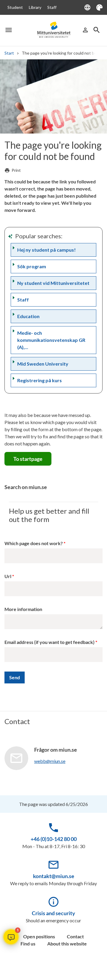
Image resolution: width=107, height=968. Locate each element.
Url (7, 576)
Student (15, 7)
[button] (11, 936)
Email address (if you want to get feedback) (49, 642)
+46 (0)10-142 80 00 (54, 839)
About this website (67, 943)
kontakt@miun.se (53, 876)
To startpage (28, 459)
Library (35, 7)
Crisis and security (53, 913)
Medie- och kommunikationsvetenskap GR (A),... (51, 340)
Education (28, 316)
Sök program (31, 266)
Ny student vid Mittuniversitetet (53, 283)
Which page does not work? (33, 543)
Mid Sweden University (42, 363)
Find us (28, 943)
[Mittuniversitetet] (53, 30)
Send (14, 677)
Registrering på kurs (39, 380)
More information (23, 609)
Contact (75, 936)
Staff (51, 7)
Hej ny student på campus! (46, 250)
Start (9, 52)
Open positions (39, 936)
